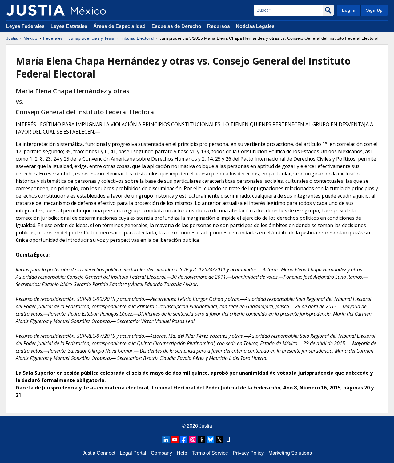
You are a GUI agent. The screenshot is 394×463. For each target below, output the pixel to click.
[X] (219, 439)
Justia (12, 38)
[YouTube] (175, 439)
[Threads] (201, 439)
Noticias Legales (255, 26)
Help (182, 453)
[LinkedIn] (166, 439)
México (30, 38)
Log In (349, 10)
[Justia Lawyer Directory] (228, 439)
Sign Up (374, 10)
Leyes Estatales (68, 26)
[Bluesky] (210, 439)
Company (161, 453)
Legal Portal (133, 453)
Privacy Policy (248, 453)
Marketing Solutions (290, 453)
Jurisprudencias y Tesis (91, 38)
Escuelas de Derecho (176, 26)
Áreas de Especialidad (119, 26)
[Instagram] (192, 439)
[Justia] (35, 10)
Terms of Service (210, 453)
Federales (53, 38)
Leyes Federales (25, 26)
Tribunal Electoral (137, 38)
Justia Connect (98, 453)
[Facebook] (183, 439)
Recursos (218, 26)
